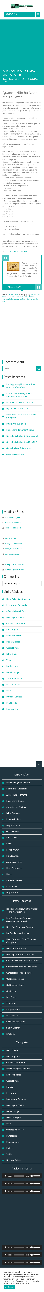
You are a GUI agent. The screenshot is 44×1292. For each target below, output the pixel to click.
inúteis (33, 295)
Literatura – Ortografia (16, 605)
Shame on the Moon (15, 1021)
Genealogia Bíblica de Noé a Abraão (22, 436)
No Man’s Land (13, 1015)
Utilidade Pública (14, 1160)
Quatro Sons (12, 991)
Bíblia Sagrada (13, 629)
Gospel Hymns (13, 647)
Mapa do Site (12, 709)
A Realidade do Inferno (16, 611)
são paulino (31, 299)
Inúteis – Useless (14, 696)
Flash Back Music (14, 684)
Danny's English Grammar (18, 1068)
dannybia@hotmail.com (14, 569)
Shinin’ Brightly (13, 1027)
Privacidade (11, 702)
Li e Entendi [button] (9, 1287)
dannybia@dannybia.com (15, 564)
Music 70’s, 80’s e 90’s (16, 423)
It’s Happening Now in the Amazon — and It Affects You (22, 386)
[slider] (36, 1175)
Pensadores (11, 1135)
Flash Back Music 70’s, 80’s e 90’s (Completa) (21, 416)
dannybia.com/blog (12, 554)
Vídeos (9, 660)
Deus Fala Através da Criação (19, 402)
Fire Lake (10, 1034)
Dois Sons (11, 997)
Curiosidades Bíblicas (16, 623)
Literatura (11, 1093)
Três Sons (11, 1003)
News (8, 690)
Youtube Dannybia (12, 517)
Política (9, 1148)
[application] (22, 1175)
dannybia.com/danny (13, 543)
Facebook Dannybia (13, 522)
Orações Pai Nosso (15, 1129)
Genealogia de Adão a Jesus (19, 448)
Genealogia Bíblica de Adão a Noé (21, 442)
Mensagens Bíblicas (15, 617)
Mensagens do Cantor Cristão (20, 430)
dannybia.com (10, 538)
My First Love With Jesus (17, 408)
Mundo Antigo (13, 672)
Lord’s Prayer (12, 666)
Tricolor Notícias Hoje (13, 528)
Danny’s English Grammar (18, 599)
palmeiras (23, 297)
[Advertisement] (22, 43)
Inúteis (11, 79)
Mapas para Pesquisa (16, 1099)
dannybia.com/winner (13, 549)
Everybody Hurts (14, 1009)
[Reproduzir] (5, 1176)
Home (4, 79)
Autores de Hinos (14, 678)
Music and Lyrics (13, 1117)
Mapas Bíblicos (13, 641)
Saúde (9, 1154)
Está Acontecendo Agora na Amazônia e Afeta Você (19, 395)
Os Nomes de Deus (15, 454)
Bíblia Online (12, 654)
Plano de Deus (13, 1142)
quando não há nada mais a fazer (14, 299)
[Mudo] (31, 1176)
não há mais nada (13, 297)
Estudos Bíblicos (13, 635)
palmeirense (32, 297)
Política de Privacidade (20, 1283)
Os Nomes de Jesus (15, 985)
